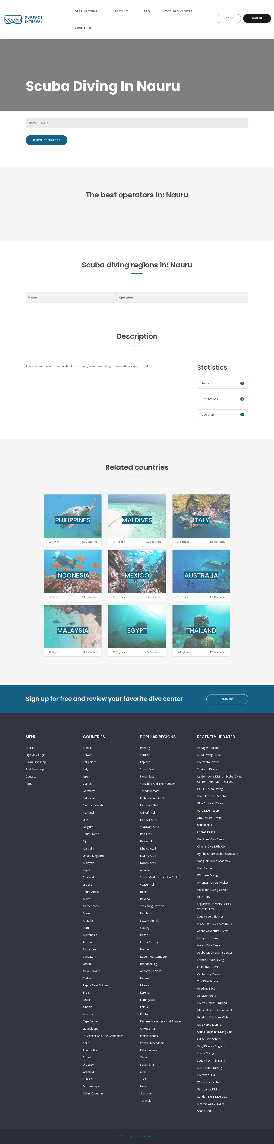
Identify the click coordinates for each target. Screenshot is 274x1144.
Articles (122, 11)
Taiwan (87, 755)
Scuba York (204, 1111)
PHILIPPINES (72, 520)
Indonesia (89, 798)
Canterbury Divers (208, 974)
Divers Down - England (212, 1003)
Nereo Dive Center (209, 945)
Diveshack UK (206, 1075)
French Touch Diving (210, 960)
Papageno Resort (208, 748)
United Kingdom (93, 856)
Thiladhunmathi (150, 791)
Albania (87, 1007)
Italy (85, 769)
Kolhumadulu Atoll (152, 798)
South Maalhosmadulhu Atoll (159, 877)
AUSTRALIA (201, 575)
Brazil (86, 992)
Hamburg (146, 913)
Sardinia (145, 755)
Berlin (143, 892)
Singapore (89, 949)
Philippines (89, 762)
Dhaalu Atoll (148, 848)
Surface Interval (145, 1136)
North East (147, 776)
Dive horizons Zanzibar (212, 796)
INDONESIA (72, 575)
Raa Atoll (146, 834)
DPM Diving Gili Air (209, 755)
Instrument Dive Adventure (214, 924)
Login (228, 18)
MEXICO (137, 575)
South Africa (91, 892)
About (29, 784)
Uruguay (88, 1064)
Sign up (31, 755)
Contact (31, 776)
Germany (89, 791)
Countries (83, 27)
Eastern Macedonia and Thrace (160, 1021)
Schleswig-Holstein (152, 906)
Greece (87, 884)
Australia (88, 848)
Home (33, 123)
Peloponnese (148, 1050)
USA (85, 820)
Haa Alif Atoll (148, 820)
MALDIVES (137, 520)
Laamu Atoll (148, 856)
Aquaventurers (206, 996)
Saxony (144, 928)
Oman (87, 964)
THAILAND (201, 630)
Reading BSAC (206, 988)
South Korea (91, 834)
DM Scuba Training (209, 1068)
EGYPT (137, 630)
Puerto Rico (90, 1050)
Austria (87, 942)
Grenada (88, 1072)
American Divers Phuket (212, 882)
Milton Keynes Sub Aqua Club (216, 1010)
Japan (86, 776)
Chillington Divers (208, 967)
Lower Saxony (149, 942)
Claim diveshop (36, 762)
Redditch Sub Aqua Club (212, 1017)
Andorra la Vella (150, 971)
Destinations (86, 11)
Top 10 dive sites (178, 11)
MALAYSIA (72, 630)
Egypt (86, 870)
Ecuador (88, 1057)
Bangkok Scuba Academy (213, 861)
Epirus (144, 1007)
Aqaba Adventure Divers (212, 931)
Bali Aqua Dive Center (211, 839)
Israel (86, 1000)
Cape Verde (90, 1021)
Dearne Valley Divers (210, 1104)
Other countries (93, 1093)
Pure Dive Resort (208, 810)
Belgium (88, 827)
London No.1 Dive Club (212, 1096)
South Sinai (147, 1064)
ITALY (201, 520)
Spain (86, 913)
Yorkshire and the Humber (157, 784)
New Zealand (91, 971)
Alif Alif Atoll (147, 812)
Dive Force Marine (209, 1024)
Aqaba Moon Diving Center (214, 952)
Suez (143, 1079)
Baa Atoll (146, 841)
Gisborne (146, 1093)
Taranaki (145, 1100)
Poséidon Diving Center (212, 890)
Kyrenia (145, 992)
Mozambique (91, 1086)
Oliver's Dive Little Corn (212, 846)
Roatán (144, 1014)
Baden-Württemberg (153, 956)
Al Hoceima (147, 1028)
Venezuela (89, 1014)
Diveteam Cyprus (208, 762)
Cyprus (87, 784)
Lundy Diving (205, 1053)
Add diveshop (35, 769)
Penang (145, 748)
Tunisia (87, 1079)
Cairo (143, 1057)
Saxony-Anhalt (149, 920)
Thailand (88, 877)
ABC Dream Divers (209, 818)
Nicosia (145, 985)
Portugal (88, 812)
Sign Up (257, 18)
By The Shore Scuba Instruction (217, 854)
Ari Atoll (145, 870)
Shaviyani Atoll (149, 827)
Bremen (145, 949)
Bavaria (145, 899)
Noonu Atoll (148, 863)
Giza (143, 1072)
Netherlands (91, 906)
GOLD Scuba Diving (210, 789)
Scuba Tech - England (211, 1060)
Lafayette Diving (207, 938)
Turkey (87, 978)
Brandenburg (148, 964)
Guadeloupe (90, 1028)
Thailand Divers (207, 769)
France (87, 748)
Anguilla (88, 920)
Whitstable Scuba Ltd (210, 1082)
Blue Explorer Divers (210, 803)
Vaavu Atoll (147, 884)
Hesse (144, 935)
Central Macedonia (152, 1043)
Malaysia (88, 863)
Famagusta (147, 1000)
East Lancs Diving (208, 1089)
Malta (86, 899)
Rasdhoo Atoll (149, 805)
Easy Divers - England (211, 1046)
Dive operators (48, 140)
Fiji (84, 841)
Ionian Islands (149, 1036)
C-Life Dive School (209, 1039)
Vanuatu (88, 956)
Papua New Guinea (95, 985)
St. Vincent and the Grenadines (103, 1036)
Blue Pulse (204, 897)
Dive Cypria (204, 868)
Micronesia (90, 935)
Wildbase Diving (207, 875)
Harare (144, 978)
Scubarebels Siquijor (210, 916)
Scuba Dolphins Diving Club (214, 1032)
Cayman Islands (93, 805)
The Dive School (207, 981)
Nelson (144, 1086)
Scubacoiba (204, 825)
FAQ (147, 11)
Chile (86, 1043)
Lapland (145, 762)
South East (147, 769)
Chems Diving (206, 832)
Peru (86, 928)
